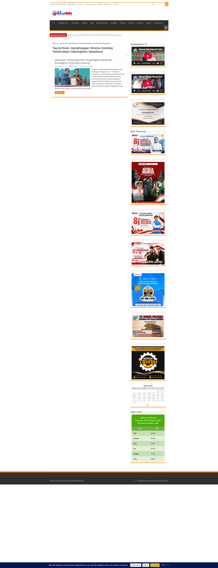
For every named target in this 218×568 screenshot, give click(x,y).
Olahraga (123, 23)
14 (153, 396)
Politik (92, 23)
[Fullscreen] (161, 63)
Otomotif (131, 23)
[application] (148, 56)
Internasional (158, 23)
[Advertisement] (68, 526)
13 (149, 396)
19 (144, 398)
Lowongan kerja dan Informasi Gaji (156, 481)
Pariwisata (140, 23)
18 (139, 398)
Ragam (148, 23)
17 (134, 398)
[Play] (134, 63)
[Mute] (158, 63)
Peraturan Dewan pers (104, 4)
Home (54, 22)
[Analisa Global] (62, 13)
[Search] (166, 4)
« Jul (147, 405)
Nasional (84, 23)
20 (149, 398)
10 (134, 396)
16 (162, 396)
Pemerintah (75, 23)
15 (158, 396)
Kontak (80, 4)
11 (139, 396)
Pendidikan (113, 23)
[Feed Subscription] (126, 55)
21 (153, 398)
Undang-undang (90, 4)
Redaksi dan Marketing (58, 4)
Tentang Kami (71, 4)
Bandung (73, 66)
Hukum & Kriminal (102, 23)
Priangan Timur (63, 23)
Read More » (59, 92)
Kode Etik (116, 4)
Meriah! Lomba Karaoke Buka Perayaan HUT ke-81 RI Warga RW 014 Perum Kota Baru (95, 35)
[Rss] (153, 4)
